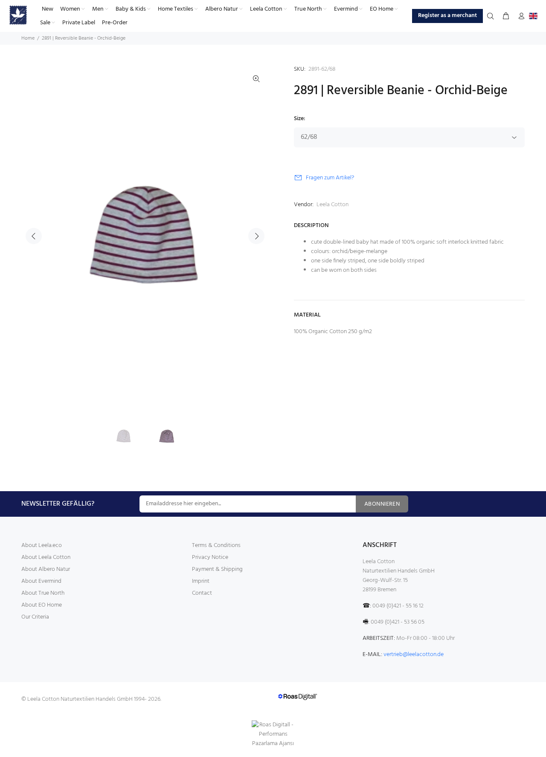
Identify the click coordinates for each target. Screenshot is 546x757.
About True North (42, 593)
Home (28, 38)
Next (256, 236)
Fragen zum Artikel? (330, 178)
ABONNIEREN (382, 504)
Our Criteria (35, 617)
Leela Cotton (333, 205)
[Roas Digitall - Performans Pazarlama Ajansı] (273, 734)
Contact (202, 593)
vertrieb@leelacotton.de (413, 654)
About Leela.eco (41, 545)
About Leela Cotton (45, 557)
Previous (34, 236)
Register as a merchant (447, 15)
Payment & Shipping (217, 569)
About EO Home (41, 605)
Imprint (200, 581)
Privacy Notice (210, 557)
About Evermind (41, 581)
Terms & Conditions (216, 545)
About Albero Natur (45, 569)
